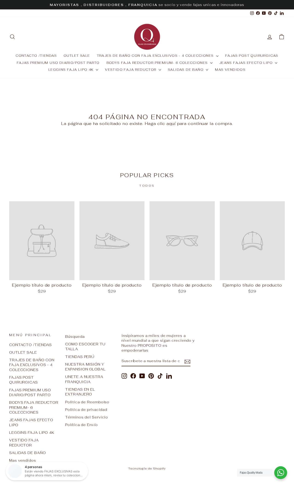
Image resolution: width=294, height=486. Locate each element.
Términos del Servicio (86, 417)
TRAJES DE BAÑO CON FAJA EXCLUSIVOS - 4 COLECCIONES (156, 56)
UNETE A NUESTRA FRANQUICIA (84, 379)
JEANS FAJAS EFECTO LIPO (246, 63)
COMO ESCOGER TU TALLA (85, 346)
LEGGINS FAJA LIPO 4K (71, 70)
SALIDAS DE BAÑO (186, 70)
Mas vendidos (230, 70)
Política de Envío (81, 425)
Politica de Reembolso (87, 402)
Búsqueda (75, 336)
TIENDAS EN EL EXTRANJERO (80, 391)
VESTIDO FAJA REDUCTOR (131, 70)
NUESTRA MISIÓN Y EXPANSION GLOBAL (85, 366)
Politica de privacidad (86, 409)
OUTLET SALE (77, 56)
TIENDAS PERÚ (79, 357)
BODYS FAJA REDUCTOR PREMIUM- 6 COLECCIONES (158, 63)
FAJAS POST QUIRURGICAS (251, 56)
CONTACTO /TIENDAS (36, 56)
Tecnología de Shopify (147, 468)
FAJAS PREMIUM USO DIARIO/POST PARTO (58, 63)
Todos (147, 186)
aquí (171, 123)
